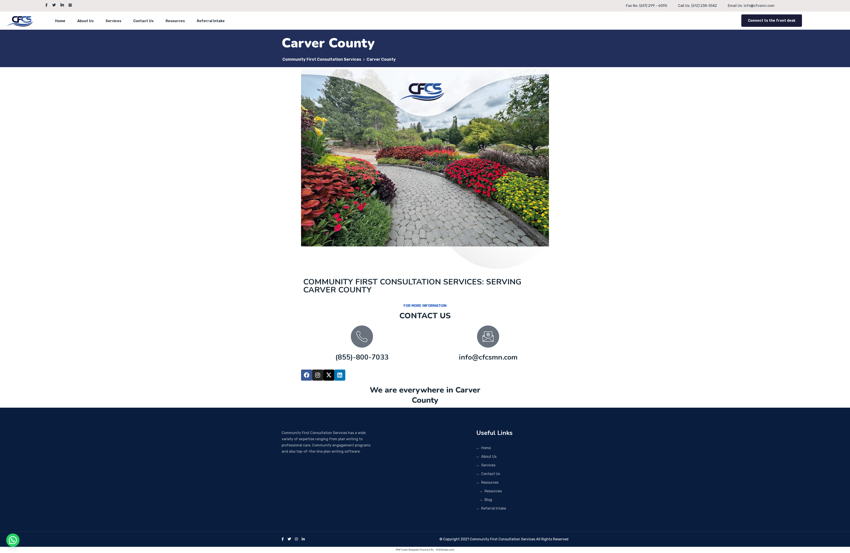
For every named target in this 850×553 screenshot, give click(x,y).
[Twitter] (289, 539)
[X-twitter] (328, 375)
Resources (175, 21)
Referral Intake (211, 21)
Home (60, 21)
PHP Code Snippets (407, 549)
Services (113, 21)
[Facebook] (306, 375)
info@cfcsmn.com (488, 357)
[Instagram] (317, 375)
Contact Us (143, 21)
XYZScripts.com (445, 549)
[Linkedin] (339, 375)
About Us (85, 21)
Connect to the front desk (771, 20)
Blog (488, 500)
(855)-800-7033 (361, 357)
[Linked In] (303, 539)
